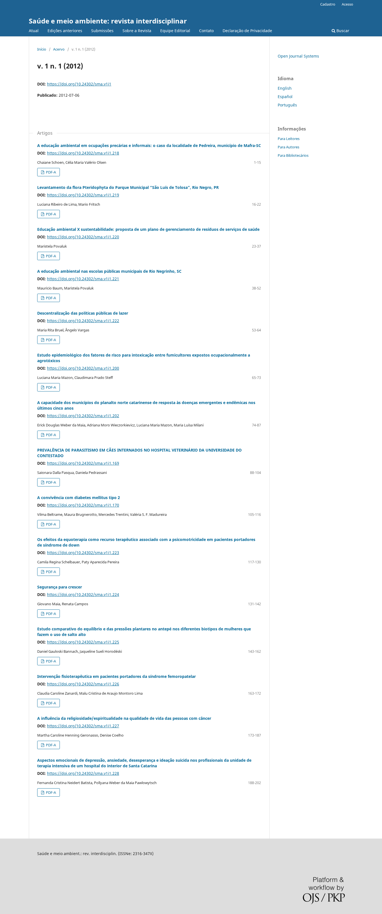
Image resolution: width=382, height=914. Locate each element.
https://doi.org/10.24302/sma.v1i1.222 (83, 320)
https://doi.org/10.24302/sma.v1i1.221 (83, 278)
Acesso (347, 4)
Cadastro (327, 4)
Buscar (342, 30)
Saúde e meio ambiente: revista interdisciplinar (108, 20)
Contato (206, 30)
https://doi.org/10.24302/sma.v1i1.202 (83, 415)
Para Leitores (289, 138)
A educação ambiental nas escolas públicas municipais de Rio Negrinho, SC (109, 271)
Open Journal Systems (298, 56)
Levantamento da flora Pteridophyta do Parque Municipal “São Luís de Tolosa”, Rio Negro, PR (128, 187)
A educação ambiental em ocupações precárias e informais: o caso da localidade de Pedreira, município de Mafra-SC (149, 145)
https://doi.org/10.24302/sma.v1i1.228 (83, 773)
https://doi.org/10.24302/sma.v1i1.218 (83, 153)
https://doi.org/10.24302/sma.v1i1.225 (83, 642)
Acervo (59, 49)
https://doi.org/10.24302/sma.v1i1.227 (83, 725)
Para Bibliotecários (293, 155)
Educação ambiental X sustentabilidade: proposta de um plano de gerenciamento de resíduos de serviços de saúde (148, 229)
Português (287, 105)
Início (41, 49)
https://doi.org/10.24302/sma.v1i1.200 (83, 368)
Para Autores (288, 146)
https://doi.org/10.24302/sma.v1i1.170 (83, 505)
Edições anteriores (65, 30)
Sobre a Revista (136, 30)
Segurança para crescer (59, 587)
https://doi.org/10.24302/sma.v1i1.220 (83, 236)
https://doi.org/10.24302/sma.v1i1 (79, 84)
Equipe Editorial (175, 30)
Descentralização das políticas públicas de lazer (82, 313)
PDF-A (50, 172)
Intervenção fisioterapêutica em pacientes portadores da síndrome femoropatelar (116, 676)
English (285, 88)
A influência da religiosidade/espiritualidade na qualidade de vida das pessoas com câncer (124, 718)
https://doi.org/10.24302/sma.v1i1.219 (83, 195)
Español (285, 96)
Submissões (102, 30)
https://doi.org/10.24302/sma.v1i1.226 (83, 684)
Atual (34, 30)
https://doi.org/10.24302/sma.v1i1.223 (83, 552)
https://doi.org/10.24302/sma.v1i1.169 (83, 463)
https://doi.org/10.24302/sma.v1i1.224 (83, 594)
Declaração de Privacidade (247, 30)
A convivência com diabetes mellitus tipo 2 (78, 497)
